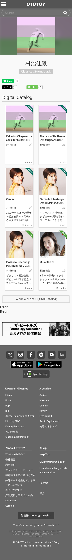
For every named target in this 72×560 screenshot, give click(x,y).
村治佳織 (11, 145)
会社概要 (10, 459)
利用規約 (10, 464)
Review (43, 410)
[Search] (66, 13)
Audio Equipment (49, 421)
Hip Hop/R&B (12, 421)
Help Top (45, 454)
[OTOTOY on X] (10, 355)
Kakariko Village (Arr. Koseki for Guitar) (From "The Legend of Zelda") (19, 141)
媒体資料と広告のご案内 (19, 495)
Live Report (46, 416)
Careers (9, 505)
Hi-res (8, 395)
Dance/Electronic (14, 426)
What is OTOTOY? (15, 454)
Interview (44, 400)
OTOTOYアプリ (13, 490)
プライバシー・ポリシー (19, 470)
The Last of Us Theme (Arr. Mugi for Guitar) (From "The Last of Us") (53, 139)
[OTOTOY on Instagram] (20, 355)
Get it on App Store (21, 364)
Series (43, 395)
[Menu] (4, 4)
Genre (11, 388)
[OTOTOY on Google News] (62, 355)
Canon (10, 199)
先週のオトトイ (48, 426)
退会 (42, 493)
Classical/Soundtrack (17, 436)
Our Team (10, 500)
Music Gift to (47, 262)
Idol (7, 410)
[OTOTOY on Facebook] (31, 355)
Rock (8, 400)
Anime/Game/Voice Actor (19, 416)
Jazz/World (11, 431)
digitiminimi (31, 545)
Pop (7, 405)
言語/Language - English (37, 515)
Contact (44, 482)
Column (44, 405)
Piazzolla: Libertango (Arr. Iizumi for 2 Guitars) (53, 202)
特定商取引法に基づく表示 (20, 475)
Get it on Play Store (49, 364)
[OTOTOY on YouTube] (51, 355)
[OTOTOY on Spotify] (41, 355)
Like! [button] (33, 87)
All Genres (22, 388)
